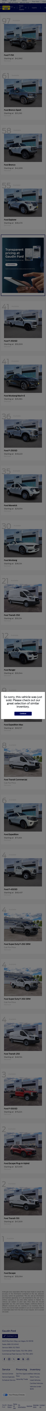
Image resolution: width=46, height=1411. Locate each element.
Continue (23, 713)
